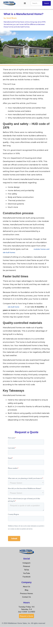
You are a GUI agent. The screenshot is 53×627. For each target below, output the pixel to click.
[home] (11, 3)
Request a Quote (26, 616)
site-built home (13, 307)
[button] (25, 3)
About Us (26, 587)
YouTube (26, 573)
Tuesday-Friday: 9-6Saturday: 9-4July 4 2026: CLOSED (26, 609)
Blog (26, 590)
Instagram (26, 563)
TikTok (26, 570)
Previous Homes (26, 593)
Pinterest (26, 566)
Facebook (26, 577)
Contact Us (26, 597)
